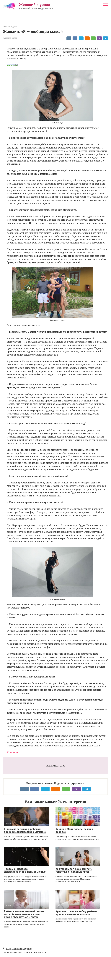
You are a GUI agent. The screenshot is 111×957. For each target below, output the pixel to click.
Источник (13, 752)
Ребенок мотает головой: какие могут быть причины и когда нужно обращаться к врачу (24, 914)
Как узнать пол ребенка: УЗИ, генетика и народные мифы (74, 870)
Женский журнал (34, 4)
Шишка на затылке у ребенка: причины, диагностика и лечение (25, 830)
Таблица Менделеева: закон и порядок (74, 830)
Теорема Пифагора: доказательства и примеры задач (25, 870)
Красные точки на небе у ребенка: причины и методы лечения (77, 913)
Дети (14, 38)
